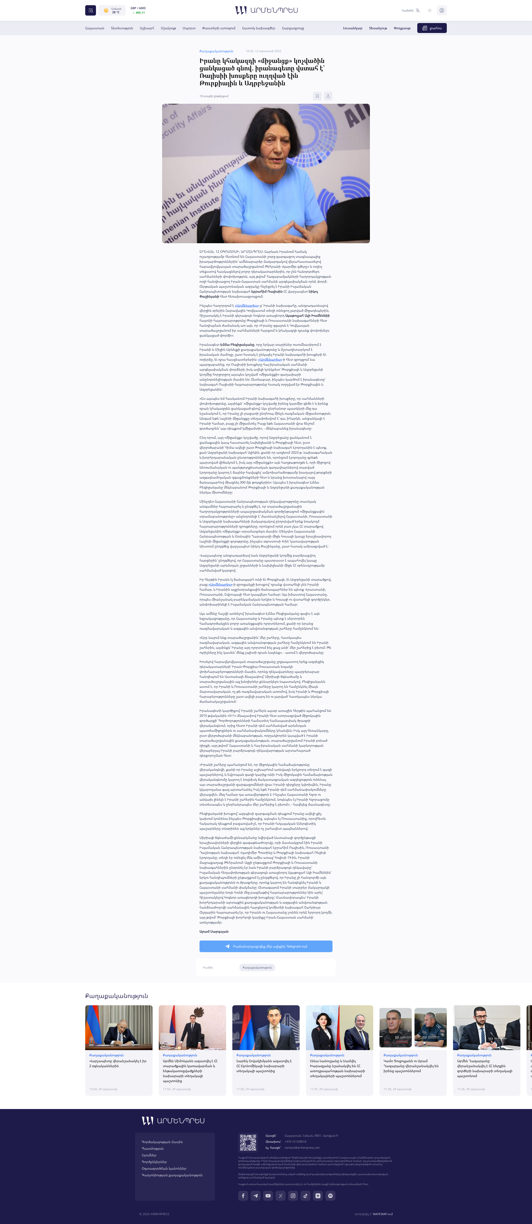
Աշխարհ (147, 28)
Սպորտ (189, 28)
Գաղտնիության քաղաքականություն (172, 1175)
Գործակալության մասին (162, 1142)
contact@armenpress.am (302, 1147)
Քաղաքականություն (257, 967)
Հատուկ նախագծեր (258, 28)
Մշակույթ (168, 28)
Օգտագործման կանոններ (164, 1168)
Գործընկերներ (154, 1161)
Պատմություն (153, 1148)
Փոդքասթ (402, 28)
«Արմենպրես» (247, 305)
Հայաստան (94, 28)
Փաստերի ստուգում (218, 28)
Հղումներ (149, 1155)
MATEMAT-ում (383, 1214)
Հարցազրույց (293, 28)
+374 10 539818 (295, 1141)
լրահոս (436, 28)
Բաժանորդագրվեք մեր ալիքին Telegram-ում (270, 946)
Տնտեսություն (122, 28)
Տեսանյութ (378, 28)
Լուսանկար (352, 28)
